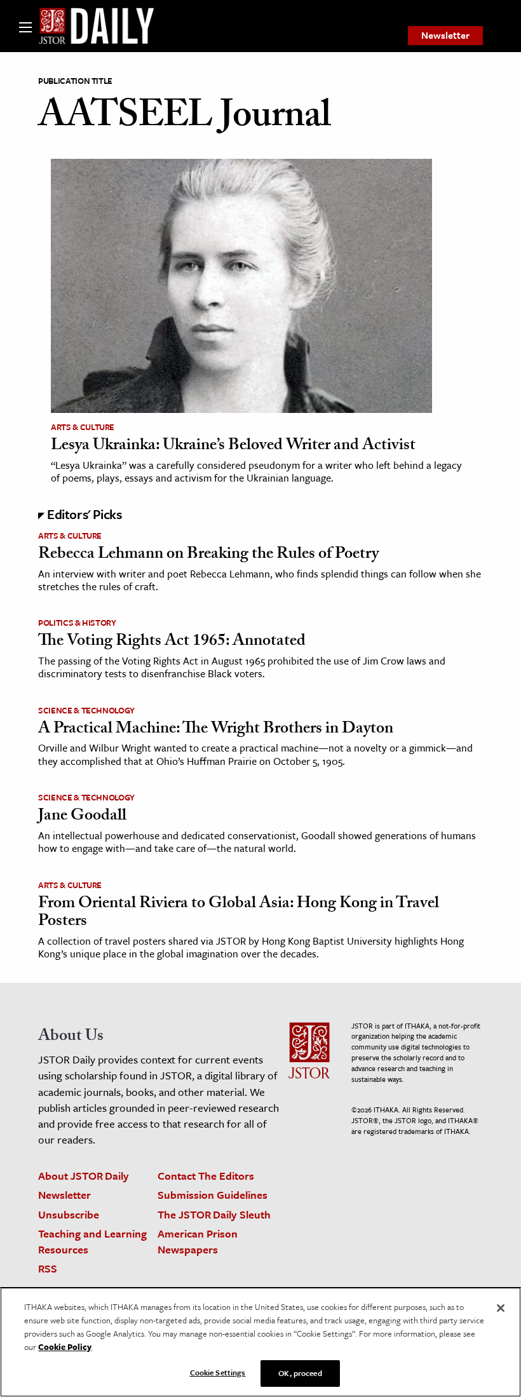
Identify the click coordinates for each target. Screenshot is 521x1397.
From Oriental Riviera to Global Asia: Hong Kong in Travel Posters (238, 914)
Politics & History (77, 622)
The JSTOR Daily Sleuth (214, 1214)
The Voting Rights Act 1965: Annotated (172, 642)
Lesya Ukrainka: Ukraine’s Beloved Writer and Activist (233, 447)
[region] (260, 1342)
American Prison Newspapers (198, 1241)
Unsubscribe (68, 1214)
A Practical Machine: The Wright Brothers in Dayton (215, 730)
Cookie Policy (64, 1346)
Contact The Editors (206, 1176)
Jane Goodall (82, 817)
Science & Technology (86, 710)
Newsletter (445, 35)
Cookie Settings (218, 1372)
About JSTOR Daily (83, 1176)
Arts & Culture (82, 427)
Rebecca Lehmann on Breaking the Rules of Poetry (208, 555)
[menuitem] (445, 35)
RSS (47, 1268)
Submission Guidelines (212, 1195)
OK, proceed (299, 1373)
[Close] (501, 1308)
